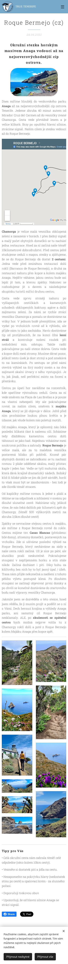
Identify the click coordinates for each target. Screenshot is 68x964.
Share (11, 914)
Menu (62, 6)
